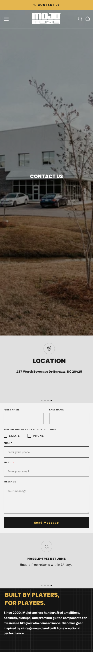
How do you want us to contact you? (30, 429)
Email (14, 435)
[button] (6, 19)
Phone (38, 435)
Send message (46, 522)
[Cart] (87, 19)
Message (10, 481)
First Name (12, 409)
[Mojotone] (32, 598)
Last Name (56, 409)
